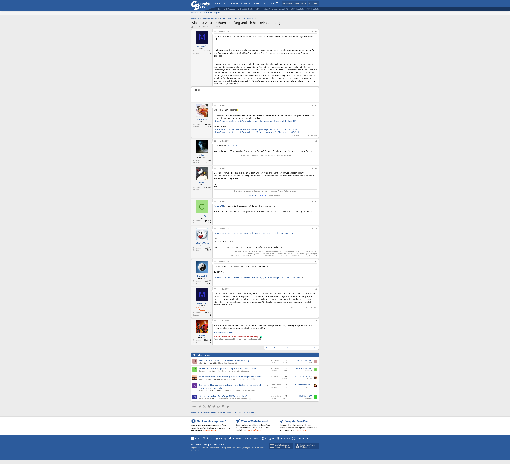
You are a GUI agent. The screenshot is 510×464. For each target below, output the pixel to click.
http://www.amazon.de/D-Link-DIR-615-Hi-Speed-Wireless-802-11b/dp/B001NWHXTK (253, 233)
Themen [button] (234, 3)
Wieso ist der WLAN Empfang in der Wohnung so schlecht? (230, 376)
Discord (209, 438)
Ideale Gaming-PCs (281, 9)
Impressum (195, 448)
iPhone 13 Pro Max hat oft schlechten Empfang (224, 360)
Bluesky (222, 438)
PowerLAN (219, 205)
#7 (316, 262)
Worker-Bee (253, 195)
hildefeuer (308, 398)
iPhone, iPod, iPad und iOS (227, 363)
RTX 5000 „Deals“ (246, 9)
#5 (316, 201)
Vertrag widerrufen (227, 448)
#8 (316, 289)
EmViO (201, 379)
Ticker (217, 3)
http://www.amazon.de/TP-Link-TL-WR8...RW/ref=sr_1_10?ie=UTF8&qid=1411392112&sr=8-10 (257, 277)
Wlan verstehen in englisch (225, 332)
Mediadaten (214, 448)
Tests (225, 3)
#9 (316, 321)
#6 (316, 229)
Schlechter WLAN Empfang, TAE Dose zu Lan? (223, 396)
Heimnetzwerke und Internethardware (236, 371)
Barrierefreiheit (258, 448)
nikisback (202, 399)
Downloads (245, 3)
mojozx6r (197, 27)
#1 (316, 32)
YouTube (306, 438)
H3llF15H (308, 387)
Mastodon (285, 438)
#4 (316, 168)
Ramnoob (202, 371)
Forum (273, 3)
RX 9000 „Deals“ (263, 9)
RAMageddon (231, 9)
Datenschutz (196, 451)
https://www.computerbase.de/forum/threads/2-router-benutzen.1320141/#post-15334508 (256, 132)
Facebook (236, 438)
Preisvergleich (260, 3)
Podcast (218, 9)
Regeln (217, 13)
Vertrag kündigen (243, 448)
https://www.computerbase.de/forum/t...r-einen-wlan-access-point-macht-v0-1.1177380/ (255, 121)
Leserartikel (207, 13)
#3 (316, 141)
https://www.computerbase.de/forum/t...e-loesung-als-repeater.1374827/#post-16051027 (255, 129)
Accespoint (232, 145)
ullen (201, 363)
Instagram (269, 438)
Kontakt (205, 448)
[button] (200, 13)
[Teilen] (312, 31)
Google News (252, 438)
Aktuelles (194, 13)
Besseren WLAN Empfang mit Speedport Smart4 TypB (227, 368)
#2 (316, 105)
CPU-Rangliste (313, 9)
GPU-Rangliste (298, 9)
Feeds (197, 438)
